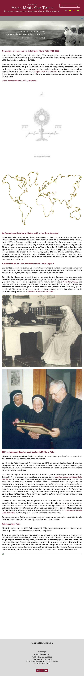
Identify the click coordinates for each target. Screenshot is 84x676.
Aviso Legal (42, 652)
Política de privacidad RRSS (42, 657)
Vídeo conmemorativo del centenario (19, 81)
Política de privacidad (42, 654)
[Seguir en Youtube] (46, 670)
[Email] (66, 10)
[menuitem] (70, 10)
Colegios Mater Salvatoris (44, 72)
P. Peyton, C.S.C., (70, 282)
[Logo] (31, 7)
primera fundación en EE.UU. (41, 292)
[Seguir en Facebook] (42, 670)
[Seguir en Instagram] (38, 670)
